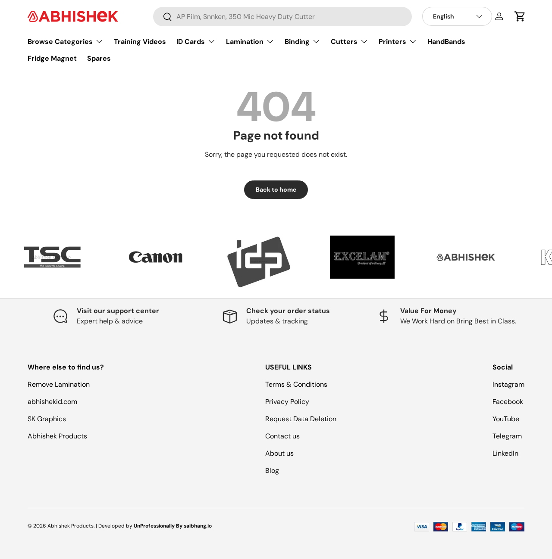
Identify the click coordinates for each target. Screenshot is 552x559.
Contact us (282, 436)
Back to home (276, 189)
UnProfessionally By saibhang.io (173, 525)
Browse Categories (60, 41)
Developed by (115, 525)
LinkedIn (505, 453)
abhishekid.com (52, 401)
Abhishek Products (57, 436)
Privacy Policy (287, 401)
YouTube (505, 418)
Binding (297, 41)
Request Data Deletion (300, 418)
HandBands (446, 41)
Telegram (507, 436)
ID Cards (190, 41)
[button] (520, 16)
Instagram (508, 384)
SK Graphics (47, 418)
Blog (272, 470)
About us (279, 453)
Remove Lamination (59, 384)
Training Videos (140, 41)
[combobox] (282, 16)
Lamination (244, 41)
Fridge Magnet (52, 58)
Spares (99, 58)
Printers (392, 41)
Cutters (344, 41)
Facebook (507, 401)
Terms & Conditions (296, 384)
